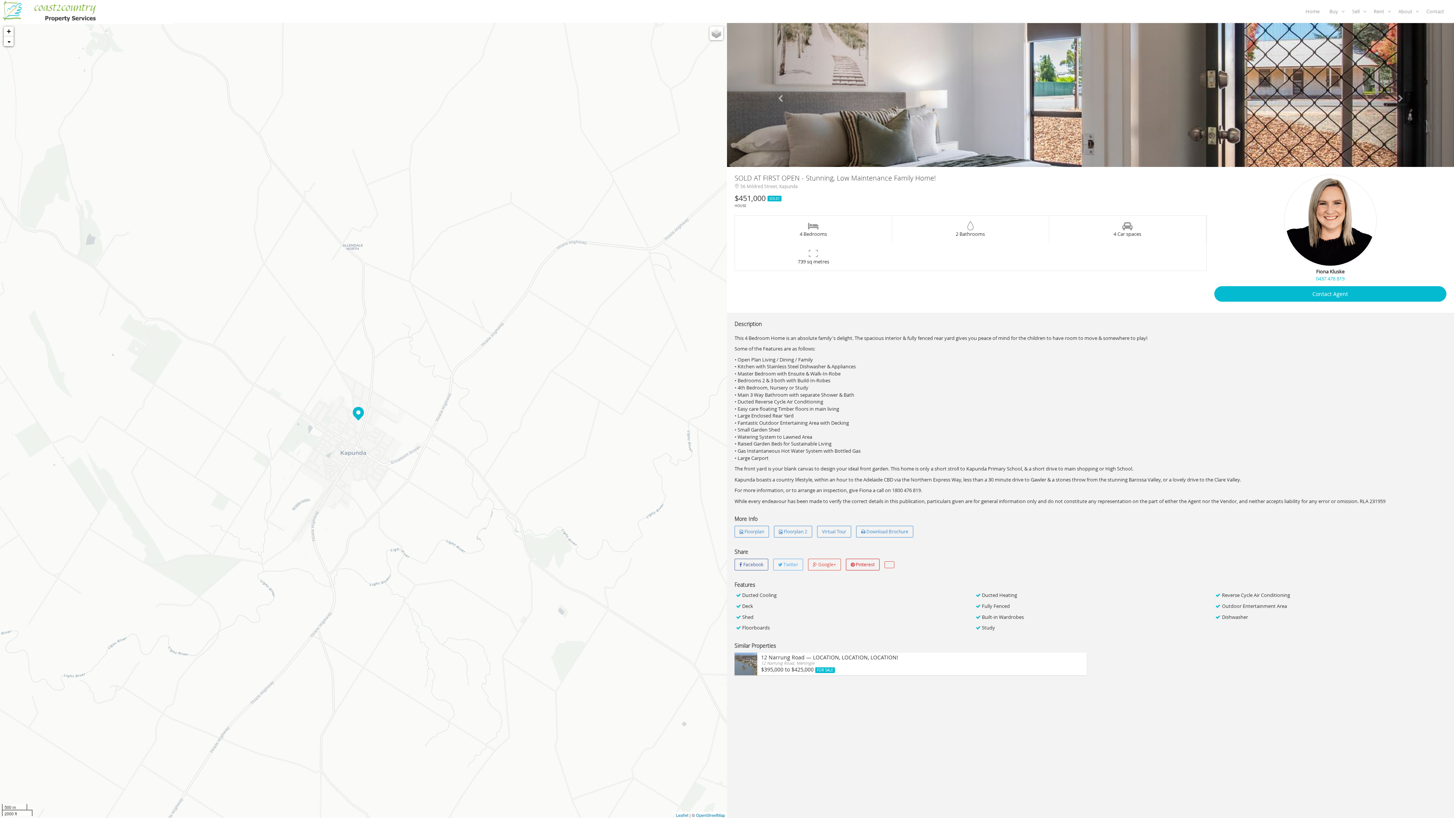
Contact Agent (1330, 294)
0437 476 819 (1330, 278)
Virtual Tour (834, 531)
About (1407, 11)
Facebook (752, 564)
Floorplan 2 (795, 531)
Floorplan (753, 531)
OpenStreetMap (710, 815)
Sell (1357, 11)
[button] (781, 95)
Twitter (790, 564)
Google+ (826, 564)
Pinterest (865, 564)
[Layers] (716, 33)
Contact (1436, 11)
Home (1314, 11)
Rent (1381, 11)
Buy (1335, 11)
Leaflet (682, 815)
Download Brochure (886, 531)
